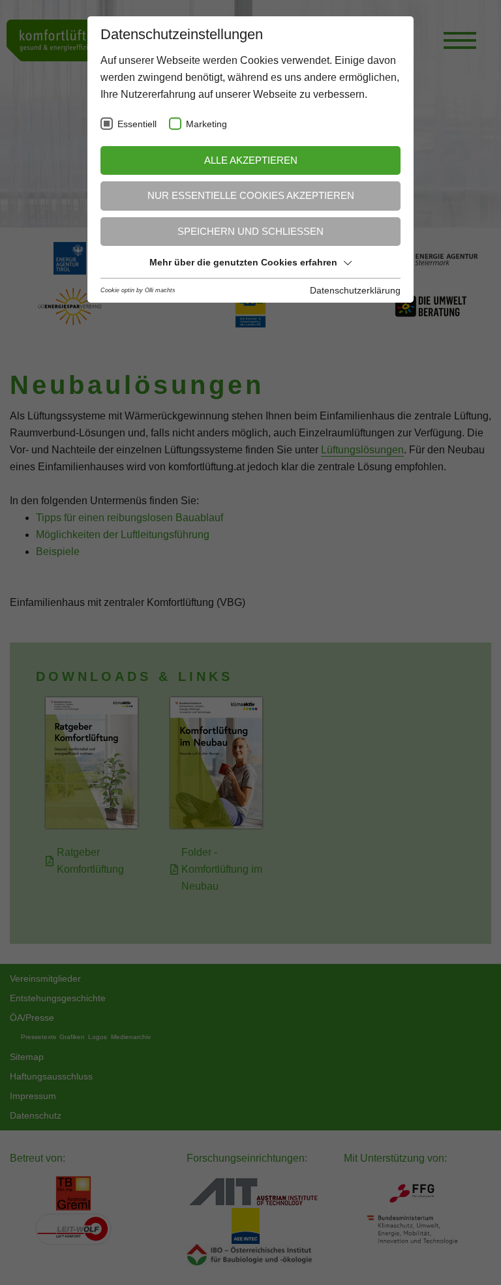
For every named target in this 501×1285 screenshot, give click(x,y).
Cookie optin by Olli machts (137, 290)
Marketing (206, 124)
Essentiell (137, 124)
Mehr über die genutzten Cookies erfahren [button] (243, 262)
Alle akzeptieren (250, 160)
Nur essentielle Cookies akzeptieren (250, 195)
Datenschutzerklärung (355, 290)
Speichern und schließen (250, 231)
